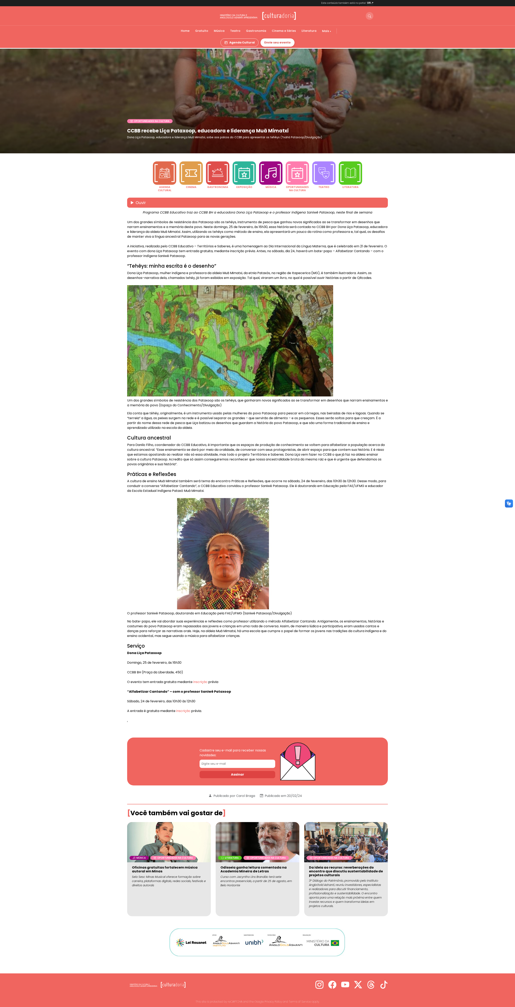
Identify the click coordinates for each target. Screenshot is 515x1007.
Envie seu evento (277, 42)
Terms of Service (300, 1002)
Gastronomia (256, 31)
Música (219, 31)
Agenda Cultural (242, 42)
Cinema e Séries (284, 31)
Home (185, 31)
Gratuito (201, 31)
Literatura (309, 31)
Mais (326, 31)
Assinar (237, 774)
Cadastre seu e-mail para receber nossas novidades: (233, 752)
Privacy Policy (273, 1002)
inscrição (200, 682)
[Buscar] (369, 16)
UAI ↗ (370, 2)
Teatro (235, 31)
